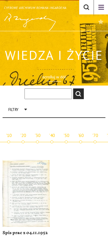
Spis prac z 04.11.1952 (25, 233)
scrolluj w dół (54, 77)
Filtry (13, 109)
